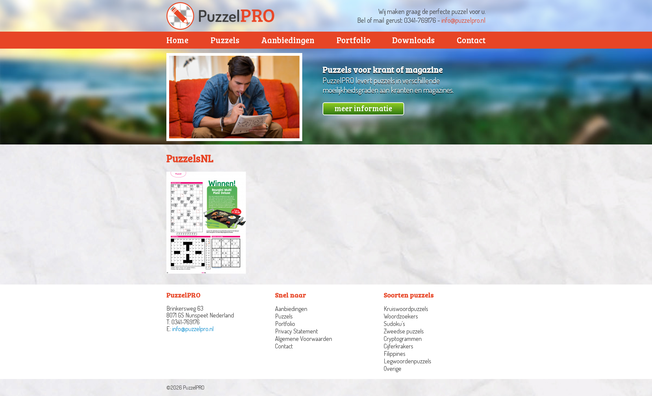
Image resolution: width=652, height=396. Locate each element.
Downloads (413, 40)
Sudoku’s (394, 323)
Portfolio (353, 40)
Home (177, 40)
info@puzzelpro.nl (463, 20)
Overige (392, 368)
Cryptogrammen (403, 338)
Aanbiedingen (287, 40)
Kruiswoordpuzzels (406, 308)
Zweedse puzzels (404, 331)
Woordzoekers (401, 316)
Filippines (394, 353)
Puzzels (225, 40)
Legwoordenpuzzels (407, 361)
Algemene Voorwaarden (303, 338)
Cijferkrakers (398, 346)
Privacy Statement (296, 331)
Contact (471, 40)
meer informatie (363, 108)
